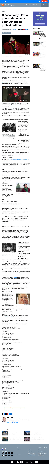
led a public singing (9, 316)
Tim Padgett (13, 29)
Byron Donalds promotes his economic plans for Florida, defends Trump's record (42, 46)
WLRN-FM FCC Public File (31, 454)
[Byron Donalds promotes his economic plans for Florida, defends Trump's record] (36, 44)
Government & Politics (41, 32)
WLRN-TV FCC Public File (31, 453)
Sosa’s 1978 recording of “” (12, 286)
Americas (4, 11)
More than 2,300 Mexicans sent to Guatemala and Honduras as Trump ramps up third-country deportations (38, 432)
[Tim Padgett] (4, 419)
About (18, 447)
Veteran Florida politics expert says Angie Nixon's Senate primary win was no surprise (42, 68)
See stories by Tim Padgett (12, 422)
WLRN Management (41, 455)
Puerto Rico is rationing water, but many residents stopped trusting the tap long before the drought (15, 432)
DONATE (45, 1)
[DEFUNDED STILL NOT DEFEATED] (40, 19)
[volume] (5, 5)
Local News (7, 410)
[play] (2, 4)
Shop (28, 447)
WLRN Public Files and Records (42, 447)
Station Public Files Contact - (42, 451)
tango (15, 277)
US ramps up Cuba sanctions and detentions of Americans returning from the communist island (16, 438)
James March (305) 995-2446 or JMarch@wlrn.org (42, 454)
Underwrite (19, 454)
